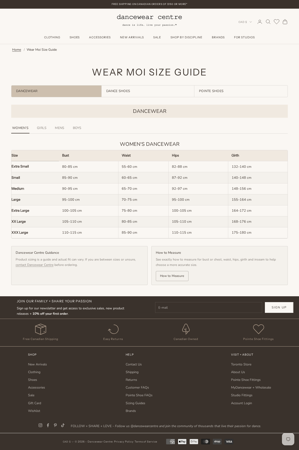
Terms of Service (146, 441)
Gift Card (34, 403)
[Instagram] (40, 425)
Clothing (52, 37)
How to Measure (172, 276)
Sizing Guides (135, 403)
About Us (238, 372)
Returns (131, 380)
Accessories (100, 37)
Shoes (75, 37)
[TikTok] (63, 425)
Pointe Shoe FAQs (139, 395)
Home (16, 49)
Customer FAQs (137, 387)
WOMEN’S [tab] (20, 128)
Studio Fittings (242, 395)
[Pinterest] (55, 425)
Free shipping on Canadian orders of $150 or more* (149, 4)
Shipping (132, 372)
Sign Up (279, 307)
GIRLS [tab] (41, 128)
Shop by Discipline (186, 37)
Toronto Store (241, 364)
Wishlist (34, 411)
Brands (218, 37)
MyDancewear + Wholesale (251, 387)
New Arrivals (132, 37)
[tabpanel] (149, 195)
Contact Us (134, 364)
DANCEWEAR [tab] (27, 91)
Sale (157, 37)
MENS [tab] (59, 128)
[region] (149, 194)
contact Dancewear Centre (34, 265)
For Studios (244, 37)
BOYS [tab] (77, 128)
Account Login (241, 403)
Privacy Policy (123, 441)
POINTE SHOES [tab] (211, 91)
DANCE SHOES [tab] (118, 91)
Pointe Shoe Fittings (246, 380)
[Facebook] (48, 425)
